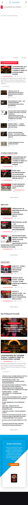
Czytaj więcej (5, 86)
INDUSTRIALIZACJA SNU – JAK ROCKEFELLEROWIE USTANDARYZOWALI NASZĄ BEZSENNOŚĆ (16, 103)
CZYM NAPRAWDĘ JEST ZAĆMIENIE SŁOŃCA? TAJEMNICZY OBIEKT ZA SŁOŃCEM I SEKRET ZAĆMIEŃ (19, 70)
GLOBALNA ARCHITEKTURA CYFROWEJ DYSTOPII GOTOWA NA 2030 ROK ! (13, 424)
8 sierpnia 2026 (12, 120)
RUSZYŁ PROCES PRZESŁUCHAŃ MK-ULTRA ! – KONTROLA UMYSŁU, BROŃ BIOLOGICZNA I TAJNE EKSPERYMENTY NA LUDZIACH (14, 416)
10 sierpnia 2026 (12, 97)
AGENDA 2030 (4, 236)
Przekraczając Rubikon (5, 185)
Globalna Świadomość (8, 76)
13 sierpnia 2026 (19, 76)
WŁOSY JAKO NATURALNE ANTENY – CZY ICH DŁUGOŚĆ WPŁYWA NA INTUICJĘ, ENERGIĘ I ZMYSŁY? (17, 135)
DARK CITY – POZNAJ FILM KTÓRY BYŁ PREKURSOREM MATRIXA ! (18, 269)
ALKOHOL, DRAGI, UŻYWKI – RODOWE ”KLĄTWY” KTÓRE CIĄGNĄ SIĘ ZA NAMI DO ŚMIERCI (19, 281)
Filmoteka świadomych (4, 267)
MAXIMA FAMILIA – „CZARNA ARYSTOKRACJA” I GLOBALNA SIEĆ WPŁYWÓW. (16, 125)
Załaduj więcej (14, 197)
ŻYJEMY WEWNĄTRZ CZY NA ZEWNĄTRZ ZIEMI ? (16, 143)
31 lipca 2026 (12, 139)
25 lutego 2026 (19, 273)
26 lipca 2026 (12, 145)
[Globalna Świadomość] (14, 2)
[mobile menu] (26, 2)
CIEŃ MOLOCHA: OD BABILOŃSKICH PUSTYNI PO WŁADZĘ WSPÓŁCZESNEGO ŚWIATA (15, 93)
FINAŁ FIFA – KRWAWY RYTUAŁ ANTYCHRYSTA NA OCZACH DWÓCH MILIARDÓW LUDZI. (12, 407)
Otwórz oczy (4, 222)
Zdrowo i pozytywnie (6, 278)
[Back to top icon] (24, 501)
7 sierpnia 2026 (12, 129)
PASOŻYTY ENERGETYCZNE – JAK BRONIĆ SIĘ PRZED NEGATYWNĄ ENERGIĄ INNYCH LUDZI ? (19, 295)
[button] (23, 58)
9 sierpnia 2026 (12, 107)
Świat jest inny (6, 67)
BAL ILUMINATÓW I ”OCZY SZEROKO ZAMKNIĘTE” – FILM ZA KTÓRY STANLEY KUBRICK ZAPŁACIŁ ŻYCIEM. (14, 328)
